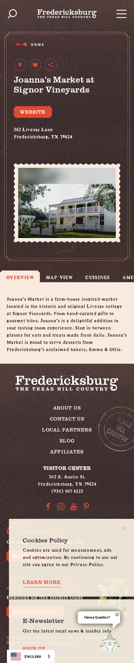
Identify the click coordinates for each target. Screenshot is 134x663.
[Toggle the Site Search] (12, 13)
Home (37, 44)
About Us (67, 407)
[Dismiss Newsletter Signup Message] (124, 609)
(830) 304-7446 (31, 143)
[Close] (124, 528)
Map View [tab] (59, 277)
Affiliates (67, 451)
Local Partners (67, 429)
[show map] (20, 65)
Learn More (42, 582)
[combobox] (31, 656)
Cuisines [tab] (97, 277)
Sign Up (34, 648)
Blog (67, 440)
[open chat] (111, 641)
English (32, 656)
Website (33, 112)
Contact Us (67, 418)
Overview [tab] (20, 277)
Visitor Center (67, 468)
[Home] (67, 13)
